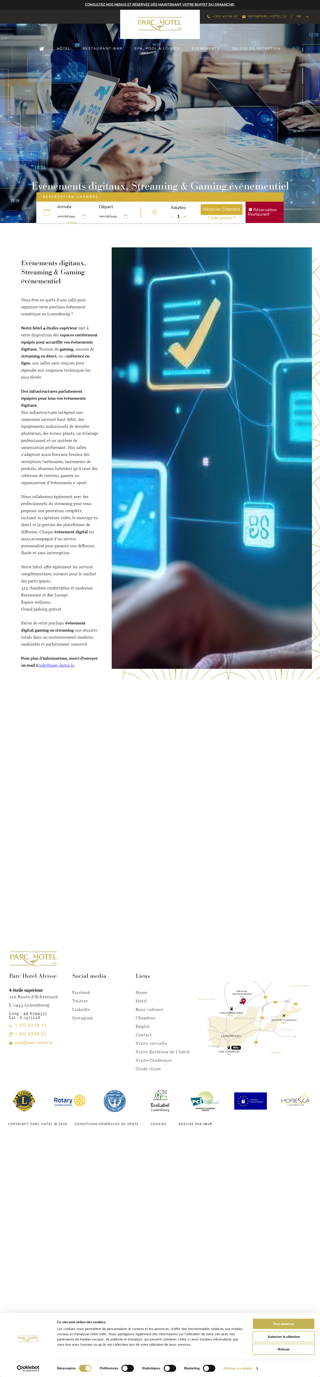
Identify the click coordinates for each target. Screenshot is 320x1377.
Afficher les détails (237, 1368)
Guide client (148, 1068)
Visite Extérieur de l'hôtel (163, 1051)
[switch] (127, 1368)
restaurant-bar (103, 48)
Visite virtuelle (151, 1043)
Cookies (159, 1124)
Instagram (82, 1017)
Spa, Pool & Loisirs (157, 48)
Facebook (81, 992)
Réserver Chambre (221, 209)
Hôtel (64, 48)
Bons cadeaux (149, 1009)
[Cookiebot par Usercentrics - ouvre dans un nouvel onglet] (28, 1368)
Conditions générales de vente (106, 1124)
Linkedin (81, 1009)
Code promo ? (221, 218)
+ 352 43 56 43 (30, 1026)
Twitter (80, 1000)
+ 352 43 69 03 (30, 1034)
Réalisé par (195, 1124)
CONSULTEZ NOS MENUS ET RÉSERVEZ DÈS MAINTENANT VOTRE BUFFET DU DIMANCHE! (160, 5)
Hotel (141, 1000)
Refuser (284, 1349)
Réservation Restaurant (262, 212)
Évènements (206, 48)
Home (141, 992)
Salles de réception (256, 48)
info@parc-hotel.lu (267, 16)
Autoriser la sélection (284, 1336)
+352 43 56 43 (225, 16)
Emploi (143, 1026)
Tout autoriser (283, 1324)
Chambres (145, 1017)
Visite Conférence (154, 1060)
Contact (144, 1034)
